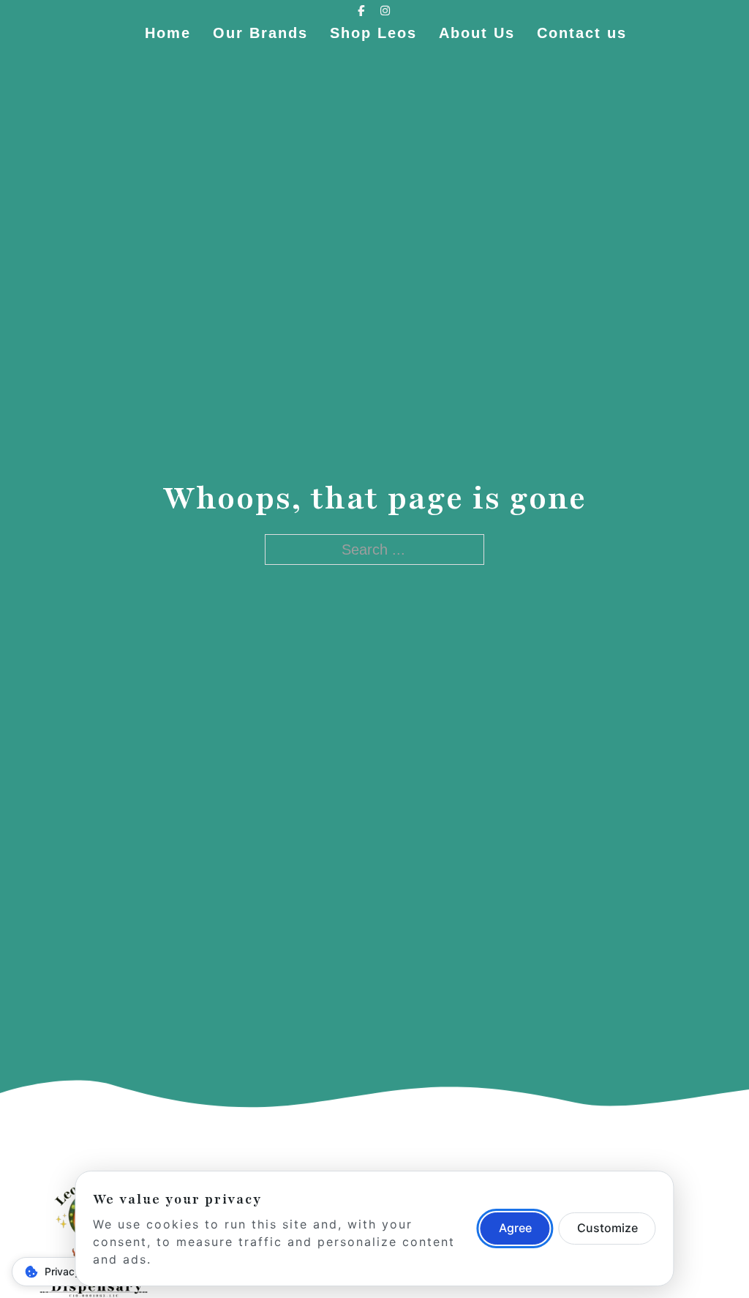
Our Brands (260, 33)
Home (168, 33)
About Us (477, 33)
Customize (607, 1227)
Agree (515, 1227)
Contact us (582, 33)
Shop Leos (373, 33)
